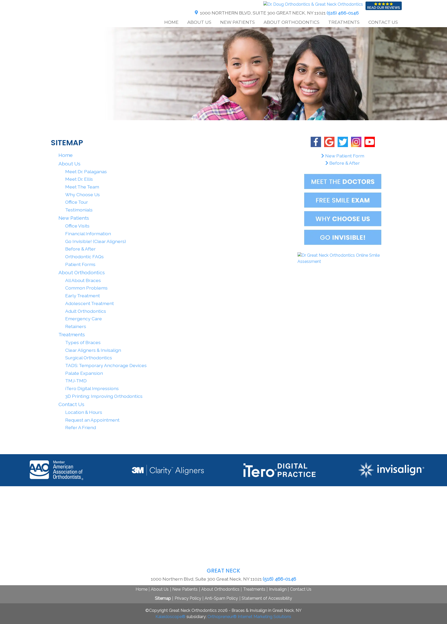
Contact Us (300, 589)
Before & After (80, 249)
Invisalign (278, 589)
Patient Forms (80, 264)
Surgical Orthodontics (88, 357)
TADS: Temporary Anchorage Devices (106, 365)
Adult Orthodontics (85, 311)
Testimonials (79, 209)
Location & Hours (83, 412)
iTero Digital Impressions (92, 388)
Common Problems (86, 288)
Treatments (254, 589)
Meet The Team (82, 186)
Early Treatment (82, 295)
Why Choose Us (82, 194)
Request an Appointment (92, 420)
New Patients (185, 589)
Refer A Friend (80, 427)
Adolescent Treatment (89, 303)
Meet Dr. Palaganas (86, 171)
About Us (160, 589)
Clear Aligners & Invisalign (93, 350)
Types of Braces (83, 342)
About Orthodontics (220, 589)
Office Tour (76, 202)
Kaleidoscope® (170, 616)
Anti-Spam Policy (221, 598)
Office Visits (77, 226)
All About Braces (83, 280)
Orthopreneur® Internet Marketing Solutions (249, 616)
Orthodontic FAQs (84, 256)
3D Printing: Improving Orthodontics (104, 396)
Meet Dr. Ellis (79, 179)
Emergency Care (83, 318)
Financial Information (88, 233)
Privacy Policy (188, 598)
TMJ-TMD (76, 380)
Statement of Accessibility (267, 598)
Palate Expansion (84, 373)
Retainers (75, 326)
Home (171, 22)
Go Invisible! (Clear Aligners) (95, 241)
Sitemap (163, 598)
